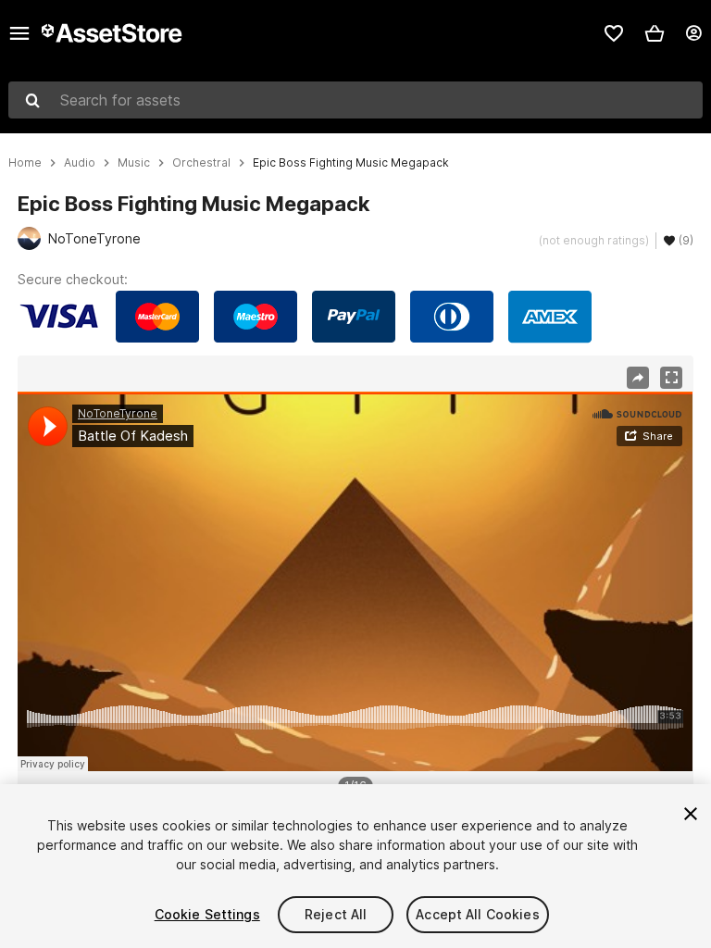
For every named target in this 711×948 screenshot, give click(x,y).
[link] (614, 33)
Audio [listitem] (79, 162)
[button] (654, 33)
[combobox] (355, 99)
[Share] (638, 378)
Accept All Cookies (478, 914)
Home (25, 162)
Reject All (336, 914)
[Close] (691, 813)
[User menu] (693, 33)
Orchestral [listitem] (201, 162)
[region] (355, 581)
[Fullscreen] (671, 378)
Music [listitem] (134, 162)
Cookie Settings (207, 914)
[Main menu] (19, 33)
